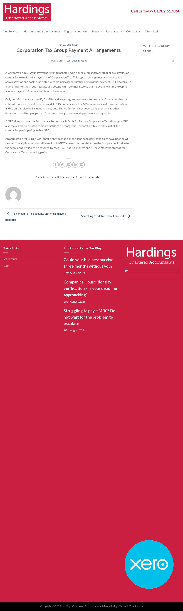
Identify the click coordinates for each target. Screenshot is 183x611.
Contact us (133, 31)
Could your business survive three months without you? (88, 263)
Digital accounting (76, 31)
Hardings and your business (42, 31)
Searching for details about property (103, 216)
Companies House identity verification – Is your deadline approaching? (90, 288)
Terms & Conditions (130, 606)
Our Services (11, 31)
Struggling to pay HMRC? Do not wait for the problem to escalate (89, 317)
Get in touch (10, 258)
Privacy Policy (109, 606)
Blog (6, 265)
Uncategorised (69, 45)
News (96, 31)
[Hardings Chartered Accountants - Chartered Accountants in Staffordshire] (27, 12)
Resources (113, 31)
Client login (152, 31)
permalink (96, 177)
